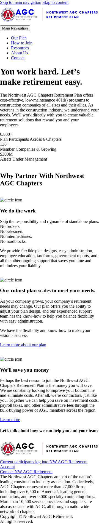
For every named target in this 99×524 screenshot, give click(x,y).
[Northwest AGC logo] (49, 22)
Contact (17, 57)
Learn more (10, 419)
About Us (19, 52)
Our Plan (19, 38)
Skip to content (55, 2)
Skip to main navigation (20, 2)
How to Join (21, 43)
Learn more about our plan (23, 344)
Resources (20, 48)
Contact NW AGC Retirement (26, 471)
